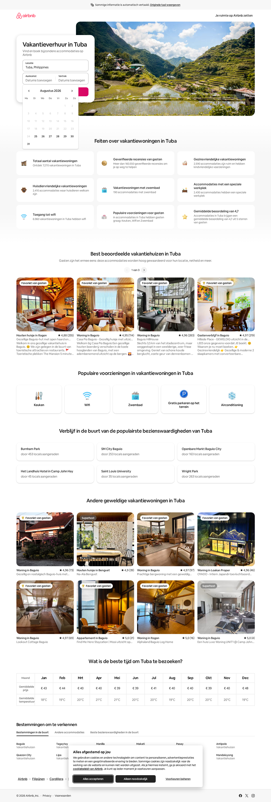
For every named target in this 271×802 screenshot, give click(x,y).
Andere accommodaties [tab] (69, 732)
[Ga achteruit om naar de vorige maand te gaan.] (29, 91)
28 (57, 136)
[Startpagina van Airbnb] (25, 15)
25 (35, 136)
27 (50, 136)
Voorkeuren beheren (178, 779)
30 (72, 136)
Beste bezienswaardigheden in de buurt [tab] (114, 732)
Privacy (47, 795)
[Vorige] (127, 270)
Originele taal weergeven (165, 5)
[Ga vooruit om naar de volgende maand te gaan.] (72, 91)
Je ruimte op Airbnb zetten (234, 16)
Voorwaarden (63, 795)
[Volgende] (144, 270)
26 (43, 136)
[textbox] (39, 80)
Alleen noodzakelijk (136, 779)
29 (65, 136)
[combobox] (55, 67)
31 (28, 144)
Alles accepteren (93, 779)
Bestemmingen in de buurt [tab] (32, 732)
